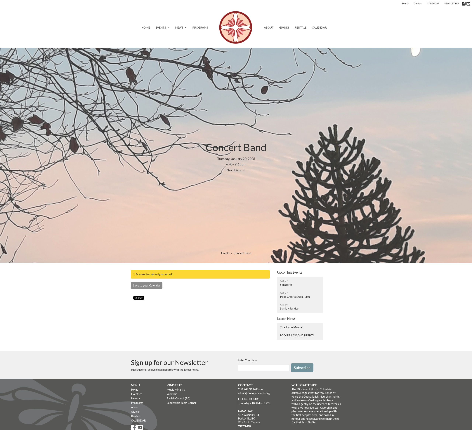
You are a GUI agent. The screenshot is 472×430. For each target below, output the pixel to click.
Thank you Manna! (291, 327)
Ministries (174, 385)
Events (160, 27)
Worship (172, 394)
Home (145, 27)
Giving (284, 27)
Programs (200, 27)
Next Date (234, 170)
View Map (244, 425)
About (269, 27)
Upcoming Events (289, 272)
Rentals (300, 27)
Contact (418, 3)
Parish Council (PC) (178, 398)
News (179, 27)
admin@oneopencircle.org (254, 393)
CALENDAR (433, 3)
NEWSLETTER (451, 3)
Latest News (286, 319)
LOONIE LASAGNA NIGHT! (297, 335)
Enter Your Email (248, 360)
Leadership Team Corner (181, 402)
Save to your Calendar (146, 285)
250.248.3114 (247, 389)
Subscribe (302, 367)
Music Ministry (176, 389)
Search (405, 3)
